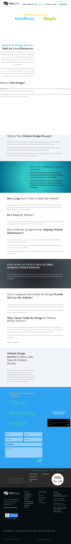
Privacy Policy (57, 509)
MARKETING (30, 4)
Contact (45, 470)
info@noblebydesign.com (59, 496)
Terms (57, 470)
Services (33, 470)
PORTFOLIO (48, 4)
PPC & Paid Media (28, 503)
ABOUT (55, 4)
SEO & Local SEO (28, 501)
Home (27, 470)
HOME (24, 4)
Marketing (9, 530)
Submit (39, 460)
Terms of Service (57, 511)
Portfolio (25, 530)
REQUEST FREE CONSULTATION (18, 282)
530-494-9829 (59, 1)
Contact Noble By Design (59, 508)
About (39, 470)
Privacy (51, 470)
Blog (62, 470)
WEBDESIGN (41, 4)
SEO (35, 4)
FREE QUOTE (63, 4)
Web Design (19, 530)
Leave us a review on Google (11, 516)
